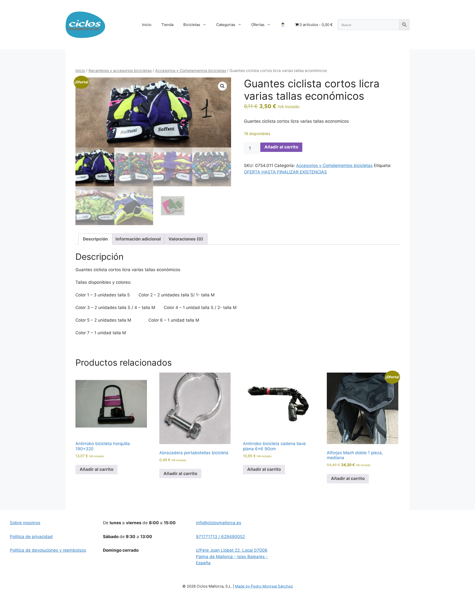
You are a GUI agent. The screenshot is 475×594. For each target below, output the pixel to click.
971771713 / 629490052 (220, 536)
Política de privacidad (31, 536)
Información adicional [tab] (138, 239)
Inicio (146, 24)
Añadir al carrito (281, 146)
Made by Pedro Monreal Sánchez (264, 586)
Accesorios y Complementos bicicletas (190, 70)
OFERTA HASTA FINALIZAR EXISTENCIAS (285, 171)
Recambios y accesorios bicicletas (120, 70)
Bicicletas (191, 24)
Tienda (167, 24)
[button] (222, 86)
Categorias (225, 24)
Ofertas (257, 24)
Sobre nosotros (25, 522)
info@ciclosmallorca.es (218, 522)
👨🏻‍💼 (283, 24)
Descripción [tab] (95, 239)
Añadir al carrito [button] (96, 469)
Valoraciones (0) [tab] (185, 239)
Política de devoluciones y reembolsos (48, 550)
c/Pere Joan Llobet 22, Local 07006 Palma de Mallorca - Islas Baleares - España (232, 556)
